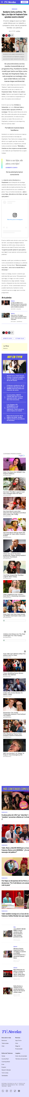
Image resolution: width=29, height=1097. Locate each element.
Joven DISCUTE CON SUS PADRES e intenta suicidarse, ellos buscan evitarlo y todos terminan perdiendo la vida (19, 932)
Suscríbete (24, 2)
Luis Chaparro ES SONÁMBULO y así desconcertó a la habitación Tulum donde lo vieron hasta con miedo (15, 408)
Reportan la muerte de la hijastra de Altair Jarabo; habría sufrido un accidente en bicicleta (16, 418)
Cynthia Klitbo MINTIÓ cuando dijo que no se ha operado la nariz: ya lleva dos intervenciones (15, 397)
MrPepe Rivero (16, 961)
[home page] (10, 2)
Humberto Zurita (7, 338)
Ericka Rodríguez (16, 940)
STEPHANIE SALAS (19, 338)
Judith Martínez (19, 321)
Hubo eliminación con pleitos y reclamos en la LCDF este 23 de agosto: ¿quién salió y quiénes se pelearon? (19, 973)
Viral (14, 927)
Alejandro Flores (16, 979)
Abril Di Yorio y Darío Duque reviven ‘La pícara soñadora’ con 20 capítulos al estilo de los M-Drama (16, 378)
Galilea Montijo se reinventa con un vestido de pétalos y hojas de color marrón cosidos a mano (19, 989)
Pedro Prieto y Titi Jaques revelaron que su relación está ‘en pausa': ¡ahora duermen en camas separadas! (18, 317)
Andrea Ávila (19, 308)
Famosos (14, 9)
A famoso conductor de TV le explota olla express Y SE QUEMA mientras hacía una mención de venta (15, 388)
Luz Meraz (18, 31)
